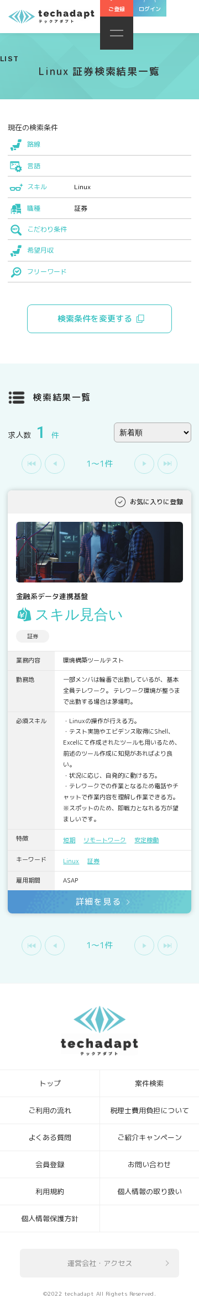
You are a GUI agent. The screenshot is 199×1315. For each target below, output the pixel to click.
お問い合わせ (149, 1164)
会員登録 (49, 1164)
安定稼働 (146, 840)
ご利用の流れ (49, 1110)
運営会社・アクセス (99, 1263)
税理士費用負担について (149, 1110)
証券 (93, 861)
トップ (50, 1083)
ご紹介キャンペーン (149, 1137)
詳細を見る (99, 901)
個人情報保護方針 (49, 1218)
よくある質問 (49, 1137)
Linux (71, 861)
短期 (69, 840)
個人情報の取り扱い (149, 1191)
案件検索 (149, 1083)
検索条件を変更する (94, 318)
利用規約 (49, 1191)
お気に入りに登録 (156, 501)
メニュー (116, 33)
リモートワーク (104, 840)
